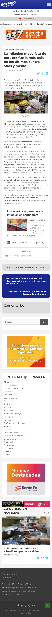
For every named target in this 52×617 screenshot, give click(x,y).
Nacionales (21, 49)
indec (11, 256)
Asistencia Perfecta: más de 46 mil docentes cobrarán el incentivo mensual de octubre (26, 281)
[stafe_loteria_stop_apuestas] (26, 502)
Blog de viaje (10, 385)
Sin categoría (10, 439)
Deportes (8, 391)
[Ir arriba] (47, 605)
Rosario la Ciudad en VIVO (16, 436)
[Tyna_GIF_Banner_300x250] (26, 337)
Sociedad (8, 442)
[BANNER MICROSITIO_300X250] (26, 465)
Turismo (7, 451)
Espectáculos (10, 398)
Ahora (6, 382)
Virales (7, 454)
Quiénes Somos (9, 574)
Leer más (26, 251)
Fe (5, 401)
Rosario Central (11, 432)
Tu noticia (8, 448)
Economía (9, 49)
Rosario (7, 429)
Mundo (7, 407)
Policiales (8, 417)
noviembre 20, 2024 (12, 70)
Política (7, 420)
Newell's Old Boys (12, 413)
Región (7, 426)
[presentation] (44, 513)
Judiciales (8, 404)
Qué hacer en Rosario (14, 423)
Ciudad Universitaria (13, 388)
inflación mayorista (23, 256)
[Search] (44, 322)
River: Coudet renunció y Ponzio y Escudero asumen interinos (24, 550)
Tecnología (9, 445)
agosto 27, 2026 (11, 555)
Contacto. (6, 577)
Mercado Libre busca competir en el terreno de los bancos (27, 292)
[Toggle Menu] (49, 4)
